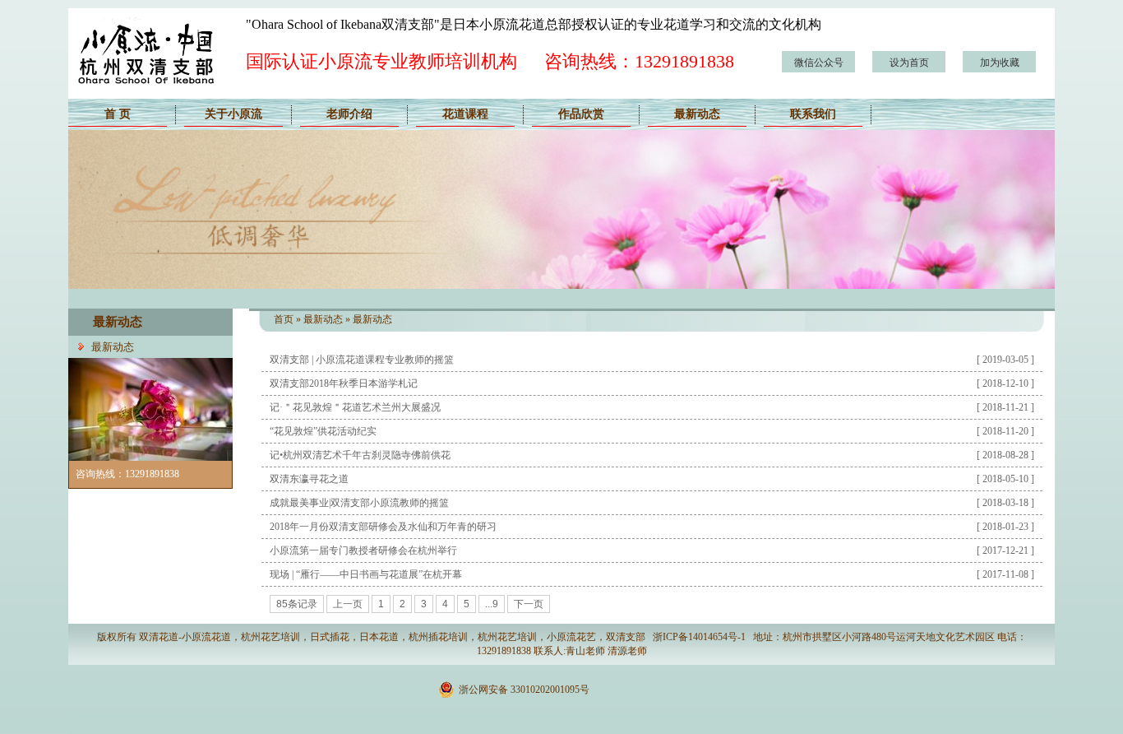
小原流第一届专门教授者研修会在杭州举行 (363, 550)
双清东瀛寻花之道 (309, 479)
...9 (491, 604)
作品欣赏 (581, 114)
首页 (283, 319)
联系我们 (813, 114)
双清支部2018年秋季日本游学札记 (344, 383)
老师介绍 (349, 114)
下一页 (528, 604)
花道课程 (465, 114)
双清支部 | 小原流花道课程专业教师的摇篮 (362, 359)
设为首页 (909, 62)
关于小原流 (233, 114)
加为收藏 (999, 62)
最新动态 (697, 114)
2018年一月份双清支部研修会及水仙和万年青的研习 (383, 526)
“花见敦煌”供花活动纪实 (323, 431)
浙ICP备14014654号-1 (699, 637)
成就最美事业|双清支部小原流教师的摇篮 (359, 503)
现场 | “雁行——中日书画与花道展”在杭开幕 (366, 574)
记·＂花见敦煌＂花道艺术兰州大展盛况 (355, 407)
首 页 (117, 114)
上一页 (348, 604)
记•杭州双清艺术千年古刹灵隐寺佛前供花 (360, 455)
